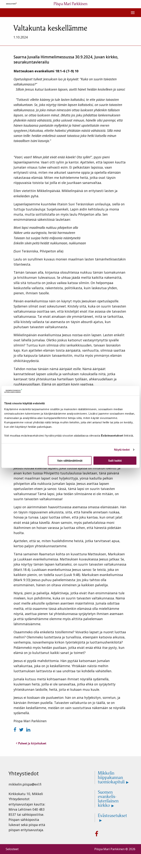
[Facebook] (16, 729)
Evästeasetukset (112, 815)
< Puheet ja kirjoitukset (31, 743)
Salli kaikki (115, 460)
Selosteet (12, 849)
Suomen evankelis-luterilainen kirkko (108, 799)
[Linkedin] (28, 729)
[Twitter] (22, 729)
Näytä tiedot (122, 449)
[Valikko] (133, 12)
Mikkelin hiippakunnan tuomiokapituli (111, 777)
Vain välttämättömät (69, 460)
